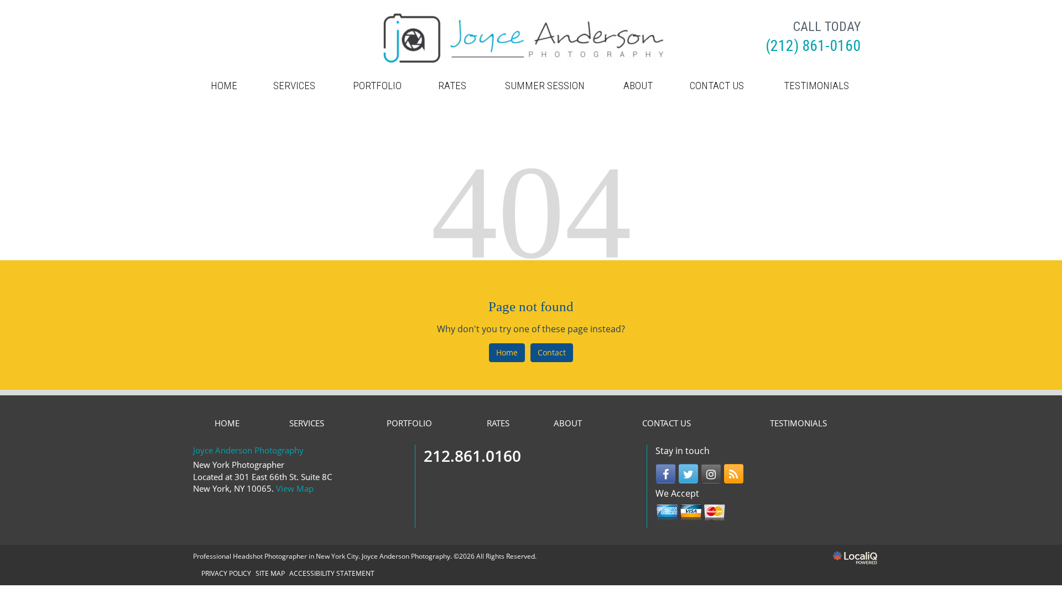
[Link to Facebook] (665, 473)
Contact (552, 352)
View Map (295, 488)
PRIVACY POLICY (226, 573)
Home (507, 352)
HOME (224, 85)
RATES (452, 85)
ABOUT (638, 85)
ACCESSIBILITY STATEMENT (331, 573)
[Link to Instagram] (711, 473)
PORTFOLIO (377, 85)
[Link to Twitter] (688, 473)
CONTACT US (717, 85)
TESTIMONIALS (816, 85)
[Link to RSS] (733, 473)
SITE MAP (270, 573)
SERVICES (294, 85)
